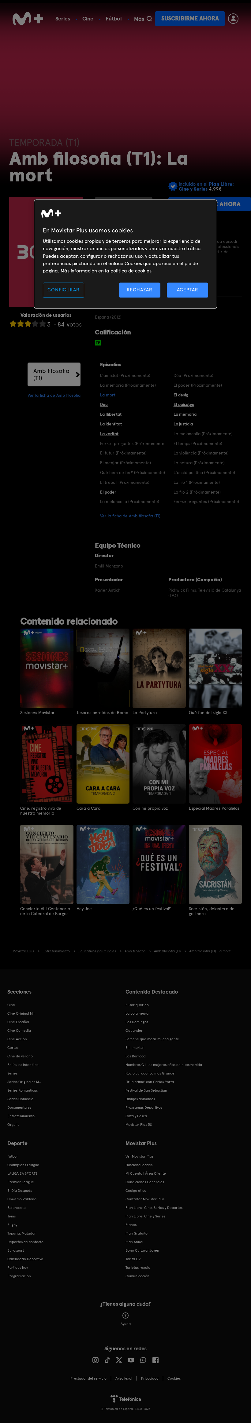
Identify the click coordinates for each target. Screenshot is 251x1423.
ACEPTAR (187, 290)
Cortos (12, 1047)
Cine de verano (20, 1056)
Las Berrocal (136, 1056)
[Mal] (20, 323)
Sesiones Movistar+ (38, 712)
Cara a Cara (88, 808)
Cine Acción (17, 1039)
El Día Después (19, 1190)
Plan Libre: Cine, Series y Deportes (154, 1208)
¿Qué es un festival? (152, 908)
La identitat (111, 423)
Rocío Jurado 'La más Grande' (150, 1073)
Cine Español (18, 1022)
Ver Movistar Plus (139, 1156)
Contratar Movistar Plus (145, 1199)
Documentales (19, 1107)
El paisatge (184, 404)
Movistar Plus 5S (139, 1124)
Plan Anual (134, 1242)
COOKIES (174, 1378)
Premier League (20, 1182)
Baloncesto (16, 1208)
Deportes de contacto (25, 1242)
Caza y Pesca (136, 1116)
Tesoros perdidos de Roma (102, 712)
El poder (108, 492)
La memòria (185, 414)
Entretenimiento (21, 1116)
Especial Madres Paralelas (214, 808)
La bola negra (137, 1013)
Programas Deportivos (144, 1107)
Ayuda (126, 1324)
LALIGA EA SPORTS (22, 1173)
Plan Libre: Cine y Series (145, 1216)
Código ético (136, 1190)
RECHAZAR (139, 290)
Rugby (12, 1225)
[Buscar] (149, 18)
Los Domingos (137, 1022)
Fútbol (114, 18)
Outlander (134, 1030)
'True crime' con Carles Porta (150, 1082)
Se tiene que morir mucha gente (152, 1039)
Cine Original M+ (21, 1013)
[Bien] (35, 323)
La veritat (109, 433)
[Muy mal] (13, 323)
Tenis (11, 1216)
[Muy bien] (42, 323)
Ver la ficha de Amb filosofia (54, 395)
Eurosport (15, 1250)
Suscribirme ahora (190, 18)
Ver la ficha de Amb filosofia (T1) (130, 515)
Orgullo (13, 1124)
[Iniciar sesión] (233, 18)
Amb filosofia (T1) (51, 374)
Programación (19, 1276)
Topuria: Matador (21, 1233)
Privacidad (150, 1378)
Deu (104, 404)
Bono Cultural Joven (142, 1250)
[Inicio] (28, 18)
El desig (181, 394)
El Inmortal (135, 1047)
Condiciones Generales (145, 1182)
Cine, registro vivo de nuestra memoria (40, 810)
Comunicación (137, 1276)
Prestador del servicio (88, 1378)
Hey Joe (84, 908)
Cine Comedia (19, 1030)
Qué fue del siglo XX (208, 712)
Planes (131, 1225)
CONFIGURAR (63, 290)
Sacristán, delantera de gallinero (211, 911)
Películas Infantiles (22, 1065)
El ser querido (137, 1005)
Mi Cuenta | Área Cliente (146, 1173)
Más (139, 19)
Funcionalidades (139, 1165)
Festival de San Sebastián (146, 1090)
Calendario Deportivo (25, 1259)
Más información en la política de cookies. (106, 271)
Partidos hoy (17, 1267)
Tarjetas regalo (138, 1267)
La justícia (183, 423)
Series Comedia (20, 1099)
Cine (87, 18)
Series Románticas (22, 1090)
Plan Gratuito (137, 1233)
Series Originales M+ (24, 1082)
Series (62, 18)
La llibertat (111, 414)
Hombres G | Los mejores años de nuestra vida (164, 1065)
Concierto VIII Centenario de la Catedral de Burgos (45, 911)
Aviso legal (123, 1378)
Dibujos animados (140, 1099)
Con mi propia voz (150, 808)
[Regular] (27, 323)
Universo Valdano (21, 1199)
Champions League (23, 1165)
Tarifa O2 (133, 1259)
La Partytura (145, 712)
